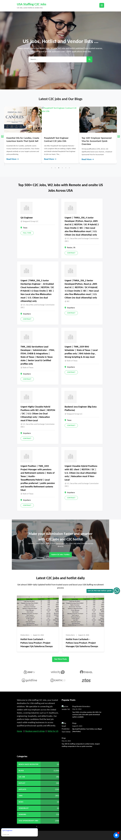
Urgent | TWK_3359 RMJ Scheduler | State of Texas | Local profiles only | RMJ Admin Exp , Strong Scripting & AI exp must (81, 352)
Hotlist (22, 783)
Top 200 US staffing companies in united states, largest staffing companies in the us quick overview (81, 745)
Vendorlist (80, 707)
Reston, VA (71, 248)
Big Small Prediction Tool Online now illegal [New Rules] (87, 730)
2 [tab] (55, 168)
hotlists (22, 789)
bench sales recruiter (28, 764)
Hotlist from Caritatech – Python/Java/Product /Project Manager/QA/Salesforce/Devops (36, 643)
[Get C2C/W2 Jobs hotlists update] (116, 590)
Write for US (53, 731)
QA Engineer (27, 218)
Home (19, 731)
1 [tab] (51, 168)
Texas (25, 228)
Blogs (74, 707)
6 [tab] (69, 168)
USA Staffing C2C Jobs (31, 4)
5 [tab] (66, 168)
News (21, 802)
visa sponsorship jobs (28, 821)
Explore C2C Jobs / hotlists (60, 555)
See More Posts (60, 659)
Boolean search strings (35, 731)
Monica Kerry (24, 635)
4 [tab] (62, 168)
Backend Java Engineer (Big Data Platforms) (81, 408)
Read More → (12, 159)
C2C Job (22, 777)
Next (118, 136)
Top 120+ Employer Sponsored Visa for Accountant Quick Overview (59, 141)
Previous (2, 136)
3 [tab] (59, 168)
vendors (87, 707)
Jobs (21, 796)
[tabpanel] (23, 135)
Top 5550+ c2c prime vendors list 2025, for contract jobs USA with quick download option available (86, 715)
